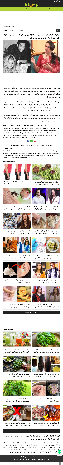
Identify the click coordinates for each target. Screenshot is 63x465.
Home (16, 459)
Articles (33, 9)
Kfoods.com (38, 457)
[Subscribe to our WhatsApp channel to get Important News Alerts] (59, 452)
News (23, 145)
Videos (16, 9)
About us (21, 459)
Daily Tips (50, 9)
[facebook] (55, 1)
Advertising (45, 459)
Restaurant (41, 9)
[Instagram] (57, 1)
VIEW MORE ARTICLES (31, 312)
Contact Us (29, 459)
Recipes (9, 9)
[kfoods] (31, 5)
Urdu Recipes (25, 9)
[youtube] (59, 1)
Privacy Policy (37, 459)
